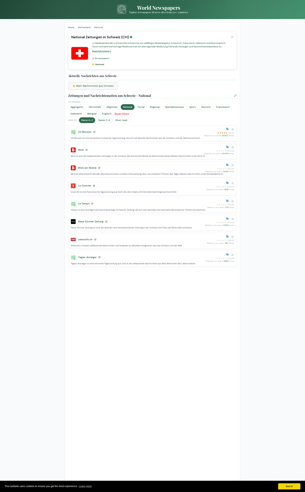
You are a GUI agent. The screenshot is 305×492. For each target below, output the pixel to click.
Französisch (223, 107)
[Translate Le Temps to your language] (228, 200)
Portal (141, 107)
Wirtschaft (95, 107)
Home (71, 27)
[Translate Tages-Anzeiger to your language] (228, 254)
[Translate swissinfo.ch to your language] (228, 236)
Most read (121, 120)
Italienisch (76, 113)
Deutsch (206, 107)
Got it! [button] (289, 486)
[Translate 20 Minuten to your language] (228, 129)
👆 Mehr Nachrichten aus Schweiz (93, 86)
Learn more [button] (85, 486)
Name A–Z (87, 120)
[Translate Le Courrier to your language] (228, 182)
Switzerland (84, 27)
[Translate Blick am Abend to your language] (228, 164)
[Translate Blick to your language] (228, 146)
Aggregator (76, 107)
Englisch (107, 113)
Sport (192, 107)
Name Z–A (104, 120)
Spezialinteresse (174, 107)
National (127, 107)
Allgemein (112, 107)
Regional (154, 107)
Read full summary (101, 51)
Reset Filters (122, 113)
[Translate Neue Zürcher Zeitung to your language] (228, 218)
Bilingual (92, 113)
